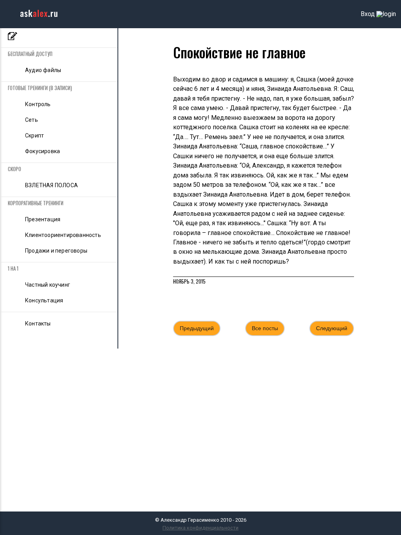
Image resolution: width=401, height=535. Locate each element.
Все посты (265, 328)
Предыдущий (197, 328)
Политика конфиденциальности (200, 528)
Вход (368, 14)
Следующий (331, 328)
